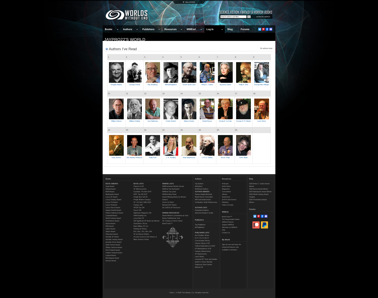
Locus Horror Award (113, 207)
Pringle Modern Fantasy (142, 199)
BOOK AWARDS (112, 183)
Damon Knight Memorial (203, 194)
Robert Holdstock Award (114, 213)
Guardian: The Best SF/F (142, 191)
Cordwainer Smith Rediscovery (206, 202)
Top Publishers (200, 225)
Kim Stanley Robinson (134, 157)
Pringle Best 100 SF (140, 197)
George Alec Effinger (261, 84)
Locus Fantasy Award (113, 199)
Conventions (226, 191)
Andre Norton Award (113, 245)
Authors (127, 29)
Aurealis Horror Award (113, 242)
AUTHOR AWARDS (202, 191)
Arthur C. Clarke (207, 84)
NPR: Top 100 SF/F (140, 194)
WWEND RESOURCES (170, 213)
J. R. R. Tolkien (207, 157)
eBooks (224, 194)
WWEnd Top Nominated (170, 189)
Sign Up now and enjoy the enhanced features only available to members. (231, 247)
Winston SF (199, 267)
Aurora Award (110, 223)
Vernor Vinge (225, 157)
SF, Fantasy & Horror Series (172, 221)
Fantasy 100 (137, 205)
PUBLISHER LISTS (202, 232)
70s (142, 231)
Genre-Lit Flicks (168, 202)
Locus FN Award (112, 202)
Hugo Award (110, 186)
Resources (170, 29)
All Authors (198, 186)
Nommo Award (111, 261)
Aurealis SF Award (112, 237)
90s (150, 231)
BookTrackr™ (167, 223)
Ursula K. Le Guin (225, 121)
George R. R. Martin (243, 121)
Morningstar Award (112, 258)
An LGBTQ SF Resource (171, 207)
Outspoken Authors (202, 210)
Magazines (226, 189)
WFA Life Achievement (203, 199)
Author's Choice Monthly (203, 262)
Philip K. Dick (243, 84)
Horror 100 (137, 210)
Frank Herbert (171, 121)
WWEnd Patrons (228, 222)
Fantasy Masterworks (203, 251)
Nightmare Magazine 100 (142, 213)
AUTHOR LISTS (201, 207)
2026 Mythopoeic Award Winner (260, 191)
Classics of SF (138, 186)
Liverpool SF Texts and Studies (206, 259)
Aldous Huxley (189, 121)
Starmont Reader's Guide (204, 213)
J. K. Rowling (171, 157)
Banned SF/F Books (169, 205)
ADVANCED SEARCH (263, 17)
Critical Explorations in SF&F (205, 246)
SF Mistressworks (140, 189)
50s (134, 231)
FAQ (223, 230)
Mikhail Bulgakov (171, 84)
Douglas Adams (116, 84)
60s (138, 231)
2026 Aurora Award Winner (258, 189)
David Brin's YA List (140, 223)
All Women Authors (201, 189)
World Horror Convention (204, 197)
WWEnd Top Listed (169, 191)
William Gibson (116, 121)
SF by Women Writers (141, 234)
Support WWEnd (228, 225)
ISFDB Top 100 (138, 207)
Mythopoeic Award (112, 194)
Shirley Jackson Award (114, 247)
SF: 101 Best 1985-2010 (142, 202)
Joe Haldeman (153, 121)
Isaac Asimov (116, 157)
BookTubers (226, 186)
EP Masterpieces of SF (203, 248)
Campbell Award (111, 215)
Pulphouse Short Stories (203, 264)
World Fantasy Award (113, 218)
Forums (245, 29)
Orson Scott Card (189, 84)
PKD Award (110, 226)
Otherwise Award (112, 234)
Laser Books (199, 256)
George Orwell (134, 84)
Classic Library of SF (202, 243)
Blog (230, 29)
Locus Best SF (138, 218)
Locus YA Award (111, 205)
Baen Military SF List (140, 226)
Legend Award (111, 255)
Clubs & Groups (227, 205)
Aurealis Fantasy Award (114, 239)
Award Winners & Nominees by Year (175, 215)
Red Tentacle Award (113, 250)
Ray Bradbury (153, 84)
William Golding (134, 121)
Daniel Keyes (207, 121)
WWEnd (191, 29)
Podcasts (225, 183)
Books (108, 29)
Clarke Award (110, 229)
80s (146, 231)
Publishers (148, 29)
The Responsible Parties (230, 219)
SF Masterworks (201, 254)
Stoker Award (110, 231)
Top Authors (199, 183)
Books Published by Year (171, 218)
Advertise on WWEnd (229, 227)
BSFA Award (110, 191)
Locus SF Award (111, 197)
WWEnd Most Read (169, 194)
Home (172, 292)
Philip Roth (153, 157)
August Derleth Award (113, 210)
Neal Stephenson (189, 157)
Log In (210, 29)
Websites (225, 202)
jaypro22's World (124, 39)
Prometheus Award (112, 221)
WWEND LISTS (168, 183)
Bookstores (226, 197)
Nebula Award (110, 189)
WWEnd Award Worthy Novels (173, 186)
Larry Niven (262, 121)
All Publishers (200, 227)
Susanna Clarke (225, 84)
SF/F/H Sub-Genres (229, 199)
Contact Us (226, 232)
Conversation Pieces (202, 240)
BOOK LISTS (138, 183)
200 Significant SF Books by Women (146, 221)
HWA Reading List (139, 215)
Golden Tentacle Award (114, 253)
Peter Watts (243, 157)
